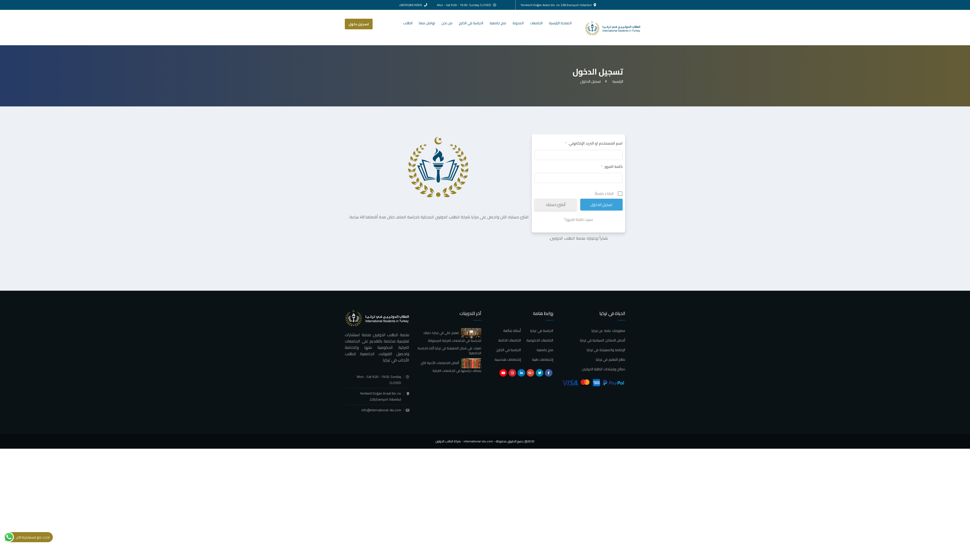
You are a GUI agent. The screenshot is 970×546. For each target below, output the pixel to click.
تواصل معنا (427, 23)
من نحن (446, 23)
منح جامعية (498, 23)
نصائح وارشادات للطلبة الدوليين (603, 369)
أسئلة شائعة (512, 330)
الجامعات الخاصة (509, 340)
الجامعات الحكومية (539, 340)
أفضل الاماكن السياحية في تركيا (602, 340)
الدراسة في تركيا (541, 330)
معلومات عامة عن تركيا (608, 330)
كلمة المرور (612, 166)
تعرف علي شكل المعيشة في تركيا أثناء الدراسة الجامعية (449, 350)
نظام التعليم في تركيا (610, 359)
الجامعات (536, 23)
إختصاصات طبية (542, 359)
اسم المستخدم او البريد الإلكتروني (594, 143)
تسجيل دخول (359, 24)
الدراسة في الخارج (471, 23)
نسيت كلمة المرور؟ (578, 219)
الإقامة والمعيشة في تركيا (606, 350)
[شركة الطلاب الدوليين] (617, 28)
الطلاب (408, 23)
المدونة (518, 23)
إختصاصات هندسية (508, 359)
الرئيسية (617, 81)
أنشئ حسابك (555, 204)
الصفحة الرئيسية (560, 23)
